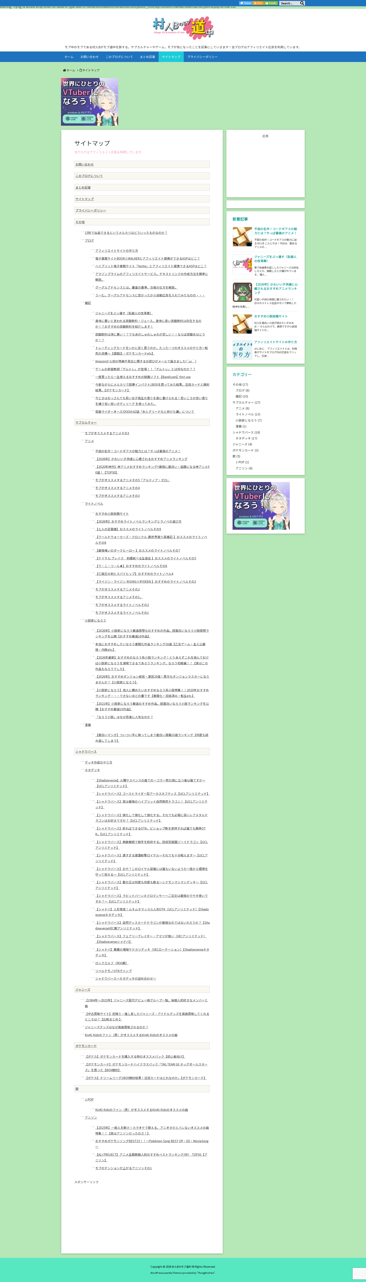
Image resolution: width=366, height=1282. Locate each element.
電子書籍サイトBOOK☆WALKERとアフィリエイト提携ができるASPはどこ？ (147, 258)
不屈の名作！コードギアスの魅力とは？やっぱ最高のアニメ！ (138, 451)
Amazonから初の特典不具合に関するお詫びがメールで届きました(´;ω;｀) (145, 361)
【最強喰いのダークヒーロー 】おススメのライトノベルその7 (137, 550)
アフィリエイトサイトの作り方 (116, 250)
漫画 (88, 725)
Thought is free (206, 1273)
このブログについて (89, 176)
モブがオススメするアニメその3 (107, 433)
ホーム (71, 70)
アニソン (91, 1117)
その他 (80, 222)
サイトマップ (91, 70)
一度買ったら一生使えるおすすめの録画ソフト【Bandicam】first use (143, 377)
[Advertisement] (142, 1212)
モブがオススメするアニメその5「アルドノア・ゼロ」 (132, 480)
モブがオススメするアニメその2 (117, 589)
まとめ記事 (83, 187)
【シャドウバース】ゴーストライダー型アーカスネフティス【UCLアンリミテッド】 (152, 793)
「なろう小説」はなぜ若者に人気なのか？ (124, 717)
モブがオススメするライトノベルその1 (122, 612)
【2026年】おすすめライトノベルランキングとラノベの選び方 (138, 521)
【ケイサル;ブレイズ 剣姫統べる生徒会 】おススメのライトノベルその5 (145, 558)
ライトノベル (94, 503)
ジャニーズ (82, 989)
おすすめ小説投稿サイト (112, 513)
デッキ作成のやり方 (98, 762)
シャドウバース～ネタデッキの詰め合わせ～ (125, 978)
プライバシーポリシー (90, 210)
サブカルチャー (86, 422)
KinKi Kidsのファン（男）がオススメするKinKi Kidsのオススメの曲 (131, 1035)
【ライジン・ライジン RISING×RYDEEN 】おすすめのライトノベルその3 (145, 581)
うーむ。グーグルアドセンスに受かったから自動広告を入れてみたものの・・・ (150, 295)
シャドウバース (86, 751)
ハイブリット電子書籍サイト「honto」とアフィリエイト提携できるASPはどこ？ (151, 266)
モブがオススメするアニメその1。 (119, 597)
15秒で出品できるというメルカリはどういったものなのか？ (126, 232)
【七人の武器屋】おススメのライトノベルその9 (128, 529)
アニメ (89, 441)
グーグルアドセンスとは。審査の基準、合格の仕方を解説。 (136, 287)
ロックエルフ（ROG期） (112, 963)
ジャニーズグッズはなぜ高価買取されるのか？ (116, 1027)
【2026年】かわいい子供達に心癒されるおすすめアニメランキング (141, 459)
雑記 (88, 303)
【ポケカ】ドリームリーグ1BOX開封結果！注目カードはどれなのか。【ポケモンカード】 (146, 1078)
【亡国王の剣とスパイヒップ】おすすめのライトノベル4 (134, 573)
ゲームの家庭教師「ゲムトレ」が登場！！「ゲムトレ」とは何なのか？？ (145, 369)
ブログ (89, 240)
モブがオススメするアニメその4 (117, 488)
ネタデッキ (92, 770)
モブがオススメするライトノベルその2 (122, 605)
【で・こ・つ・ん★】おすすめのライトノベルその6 (131, 566)
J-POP (89, 1099)
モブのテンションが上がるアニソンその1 (123, 1168)
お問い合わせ (84, 164)
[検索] (302, 3)
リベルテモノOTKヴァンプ (113, 971)
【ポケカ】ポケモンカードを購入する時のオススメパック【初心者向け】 (135, 1056)
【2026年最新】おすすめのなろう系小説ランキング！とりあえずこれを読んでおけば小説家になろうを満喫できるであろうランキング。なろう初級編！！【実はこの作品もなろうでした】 (152, 663)
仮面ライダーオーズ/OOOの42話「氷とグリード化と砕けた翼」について (144, 411)
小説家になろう (95, 620)
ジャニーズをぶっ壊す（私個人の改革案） (124, 313)
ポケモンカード (86, 1046)
